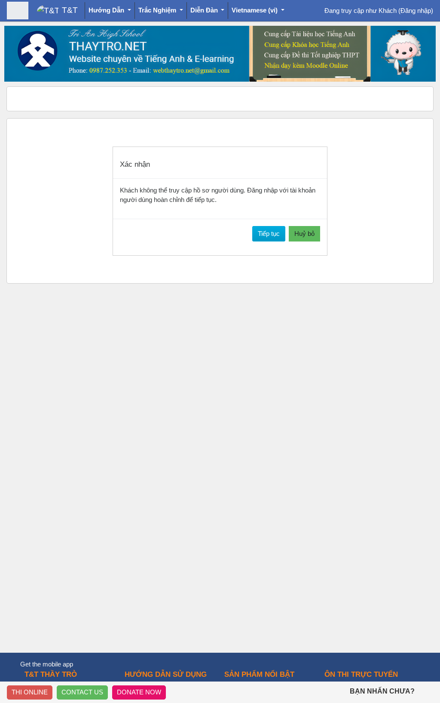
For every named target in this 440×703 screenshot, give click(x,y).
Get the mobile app (46, 664)
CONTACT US (82, 692)
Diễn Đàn (205, 10)
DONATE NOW (139, 692)
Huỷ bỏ (304, 233)
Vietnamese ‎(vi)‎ (255, 10)
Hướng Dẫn (107, 10)
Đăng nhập (415, 10)
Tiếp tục (269, 233)
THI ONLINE (30, 692)
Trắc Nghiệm (158, 10)
